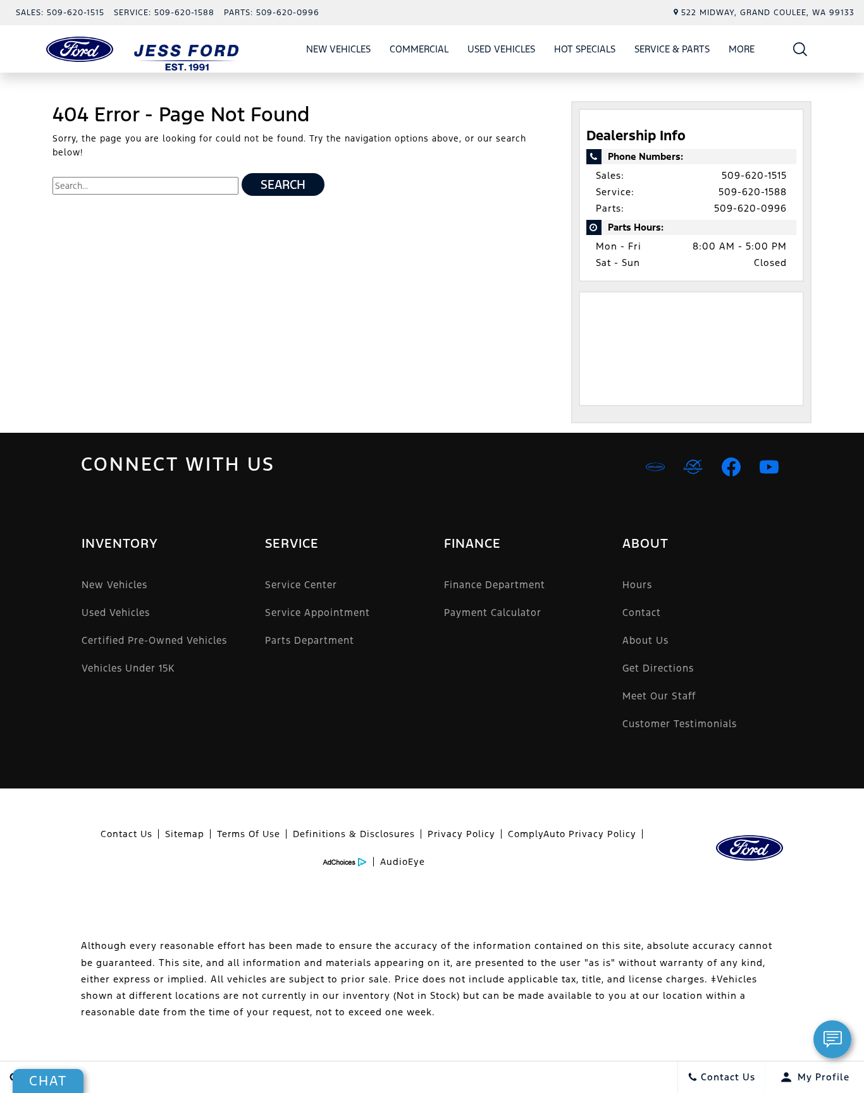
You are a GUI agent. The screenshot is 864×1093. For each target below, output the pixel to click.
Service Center (301, 585)
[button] (800, 49)
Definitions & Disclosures (354, 834)
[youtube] (769, 467)
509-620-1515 (754, 175)
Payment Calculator (492, 613)
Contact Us (126, 834)
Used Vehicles (501, 49)
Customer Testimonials (679, 724)
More (742, 51)
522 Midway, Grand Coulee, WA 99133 (768, 13)
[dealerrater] (693, 467)
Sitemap (184, 834)
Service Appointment (317, 613)
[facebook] (731, 467)
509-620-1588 (753, 192)
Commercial (419, 49)
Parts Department (309, 640)
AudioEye (402, 861)
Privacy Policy (461, 834)
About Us (645, 640)
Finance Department (494, 585)
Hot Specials (584, 49)
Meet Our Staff (659, 696)
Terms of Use (248, 834)
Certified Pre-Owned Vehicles (154, 640)
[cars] (655, 467)
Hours (637, 585)
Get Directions (658, 668)
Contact (641, 613)
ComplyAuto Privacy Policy (572, 834)
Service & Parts (672, 49)
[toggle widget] (832, 1039)
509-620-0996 (750, 208)
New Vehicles (338, 49)
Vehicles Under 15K (128, 668)
